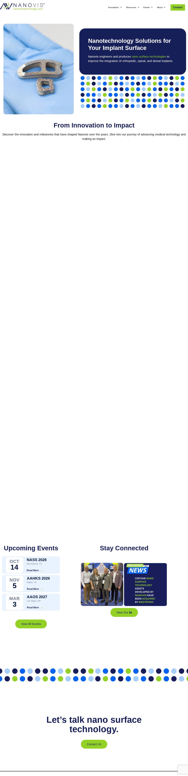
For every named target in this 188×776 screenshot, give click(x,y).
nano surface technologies (149, 56)
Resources (131, 7)
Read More (33, 570)
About (159, 7)
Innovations (113, 7)
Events (146, 7)
